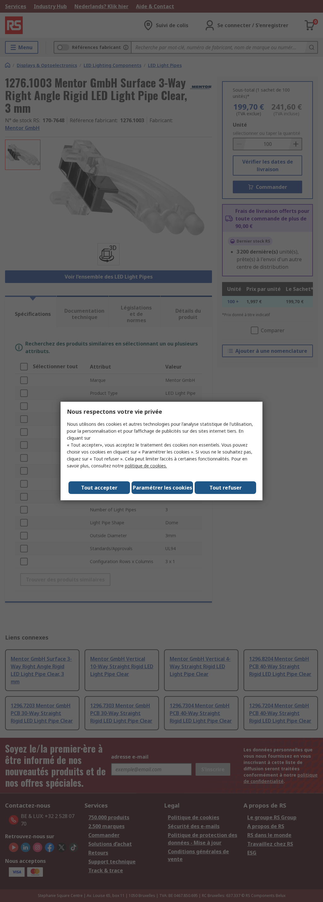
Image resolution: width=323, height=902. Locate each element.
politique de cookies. (146, 466)
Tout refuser (225, 487)
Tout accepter (99, 487)
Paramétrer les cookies (162, 487)
